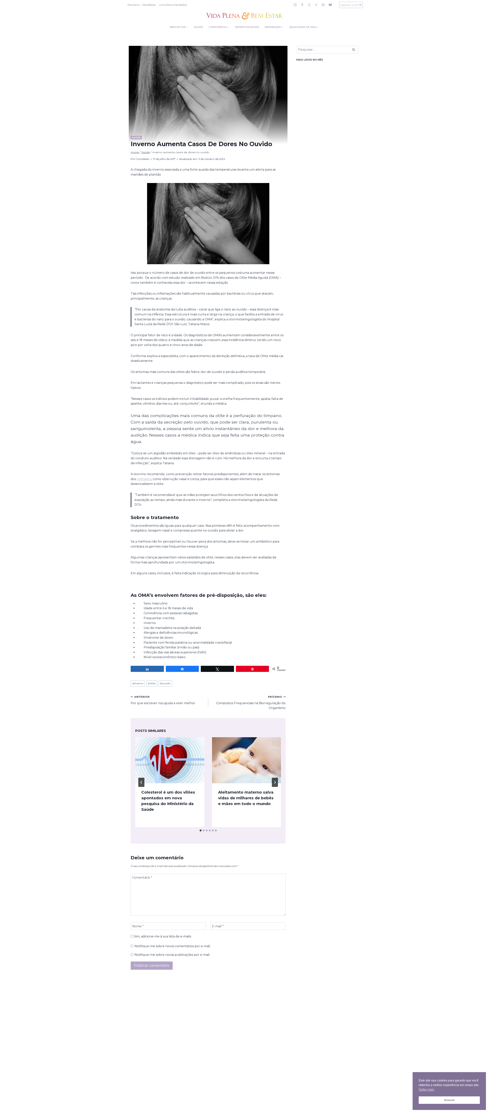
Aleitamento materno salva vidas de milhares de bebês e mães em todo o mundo (246, 798)
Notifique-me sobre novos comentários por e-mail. (172, 946)
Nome (138, 926)
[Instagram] (295, 5)
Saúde (198, 26)
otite (151, 683)
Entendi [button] (449, 1100)
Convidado (142, 159)
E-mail (218, 926)
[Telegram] (316, 5)
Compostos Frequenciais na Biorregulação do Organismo (251, 702)
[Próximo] (275, 782)
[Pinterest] (323, 5)
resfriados (144, 479)
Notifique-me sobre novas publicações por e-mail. (172, 955)
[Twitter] (309, 5)
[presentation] (169, 760)
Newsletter (149, 4)
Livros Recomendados (173, 4)
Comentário (142, 877)
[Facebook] (302, 5)
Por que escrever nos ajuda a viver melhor (163, 700)
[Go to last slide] (141, 782)
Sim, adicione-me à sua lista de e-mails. (162, 936)
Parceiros (133, 4)
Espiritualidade (247, 26)
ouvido (165, 683)
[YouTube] (330, 5)
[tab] (201, 830)
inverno (137, 683)
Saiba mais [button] (426, 1089)
